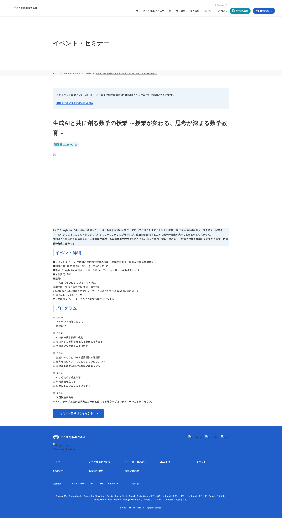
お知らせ (223, 11)
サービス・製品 (177, 11)
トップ (134, 11)
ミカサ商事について (153, 11)
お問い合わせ (132, 470)
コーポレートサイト (108, 483)
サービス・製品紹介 (136, 462)
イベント (208, 11)
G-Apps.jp (219, 4)
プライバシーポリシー (82, 483)
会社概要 (57, 483)
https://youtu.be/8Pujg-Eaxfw (74, 102)
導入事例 (194, 11)
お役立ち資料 (96, 470)
